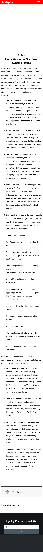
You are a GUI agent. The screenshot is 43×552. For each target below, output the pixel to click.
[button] (39, 2)
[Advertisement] (21, 28)
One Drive (21, 55)
